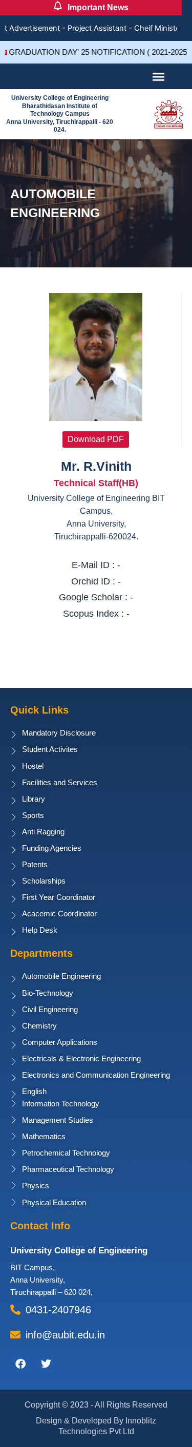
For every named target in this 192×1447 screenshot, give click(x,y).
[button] (95, 439)
